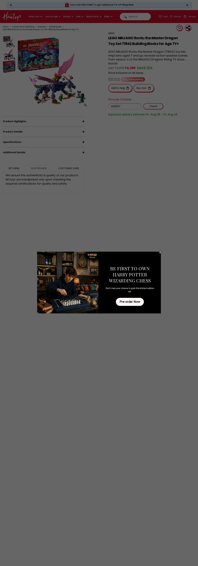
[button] (160, 252)
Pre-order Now (130, 302)
